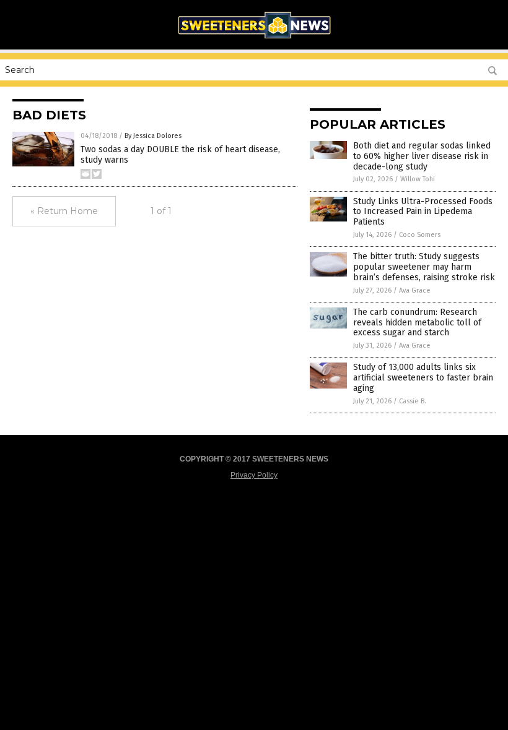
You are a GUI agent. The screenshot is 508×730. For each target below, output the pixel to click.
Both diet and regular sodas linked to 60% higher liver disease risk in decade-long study (422, 156)
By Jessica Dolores (153, 136)
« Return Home (64, 211)
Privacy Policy (254, 475)
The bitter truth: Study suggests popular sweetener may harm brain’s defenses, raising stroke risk (424, 267)
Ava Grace (415, 290)
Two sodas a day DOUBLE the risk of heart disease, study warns (180, 154)
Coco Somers (419, 235)
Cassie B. (412, 401)
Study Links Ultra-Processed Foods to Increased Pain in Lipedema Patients (423, 212)
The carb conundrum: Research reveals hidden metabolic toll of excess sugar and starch (417, 322)
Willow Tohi (417, 179)
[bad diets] (254, 40)
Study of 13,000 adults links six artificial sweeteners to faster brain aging (423, 377)
